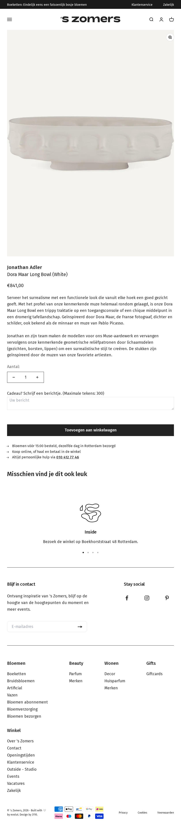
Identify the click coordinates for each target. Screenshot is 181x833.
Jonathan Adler (24, 267)
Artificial (14, 688)
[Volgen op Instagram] (147, 598)
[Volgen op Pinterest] (167, 598)
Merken (76, 681)
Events (13, 776)
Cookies (142, 812)
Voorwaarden (165, 812)
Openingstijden (21, 755)
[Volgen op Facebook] (127, 598)
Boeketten (16, 674)
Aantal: (13, 366)
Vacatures (16, 783)
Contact (14, 748)
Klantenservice (142, 4)
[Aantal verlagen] (13, 377)
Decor (109, 674)
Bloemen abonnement (27, 702)
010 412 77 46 (67, 457)
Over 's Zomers (20, 741)
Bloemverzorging (22, 709)
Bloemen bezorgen (24, 716)
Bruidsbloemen (21, 681)
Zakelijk (168, 4)
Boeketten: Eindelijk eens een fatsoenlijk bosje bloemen (47, 4)
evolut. (15, 814)
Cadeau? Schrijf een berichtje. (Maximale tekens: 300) (55, 393)
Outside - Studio (22, 769)
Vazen (12, 695)
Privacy (123, 812)
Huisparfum (114, 681)
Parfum (75, 674)
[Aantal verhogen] (37, 377)
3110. (35, 814)
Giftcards (154, 674)
